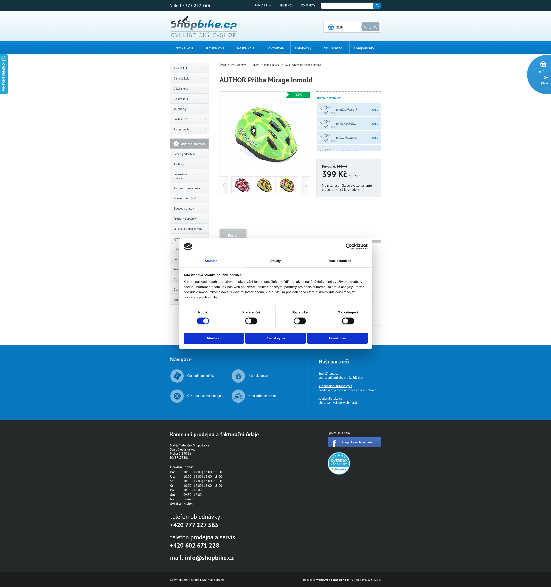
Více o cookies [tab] (340, 261)
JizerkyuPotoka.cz (330, 398)
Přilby (255, 65)
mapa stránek (216, 580)
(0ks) (543, 77)
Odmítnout (214, 338)
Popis (232, 235)
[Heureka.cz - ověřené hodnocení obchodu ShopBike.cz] (339, 473)
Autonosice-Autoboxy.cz (335, 386)
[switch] (251, 321)
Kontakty (308, 5)
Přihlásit (261, 5)
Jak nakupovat (258, 376)
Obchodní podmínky (200, 376)
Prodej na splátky (184, 219)
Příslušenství (181, 119)
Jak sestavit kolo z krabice (185, 176)
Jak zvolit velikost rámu (188, 229)
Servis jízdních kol (185, 154)
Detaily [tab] (275, 261)
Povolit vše (337, 338)
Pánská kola (181, 68)
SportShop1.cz (328, 373)
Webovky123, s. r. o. (368, 580)
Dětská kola (180, 89)
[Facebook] (354, 446)
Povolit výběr (275, 338)
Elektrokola (180, 99)
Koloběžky (180, 109)
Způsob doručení (184, 198)
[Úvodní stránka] (203, 27)
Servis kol (286, 5)
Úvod (223, 65)
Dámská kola (181, 78)
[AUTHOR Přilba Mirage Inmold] (265, 168)
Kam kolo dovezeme (186, 188)
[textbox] (346, 6)
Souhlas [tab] (211, 261)
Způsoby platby (183, 208)
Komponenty (181, 129)
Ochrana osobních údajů (204, 396)
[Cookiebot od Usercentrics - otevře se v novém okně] (349, 246)
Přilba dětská (272, 65)
